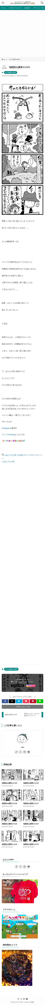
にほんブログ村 (8, 461)
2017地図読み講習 (10, 72)
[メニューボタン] (3, 3)
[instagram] (24, 752)
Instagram (6, 428)
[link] (16, 752)
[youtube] (28, 752)
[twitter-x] (20, 752)
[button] (5, 701)
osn (22, 747)
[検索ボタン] (42, 3)
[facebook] (16, 866)
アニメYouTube (8, 435)
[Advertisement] (22, 33)
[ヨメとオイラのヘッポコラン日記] (22, 3)
